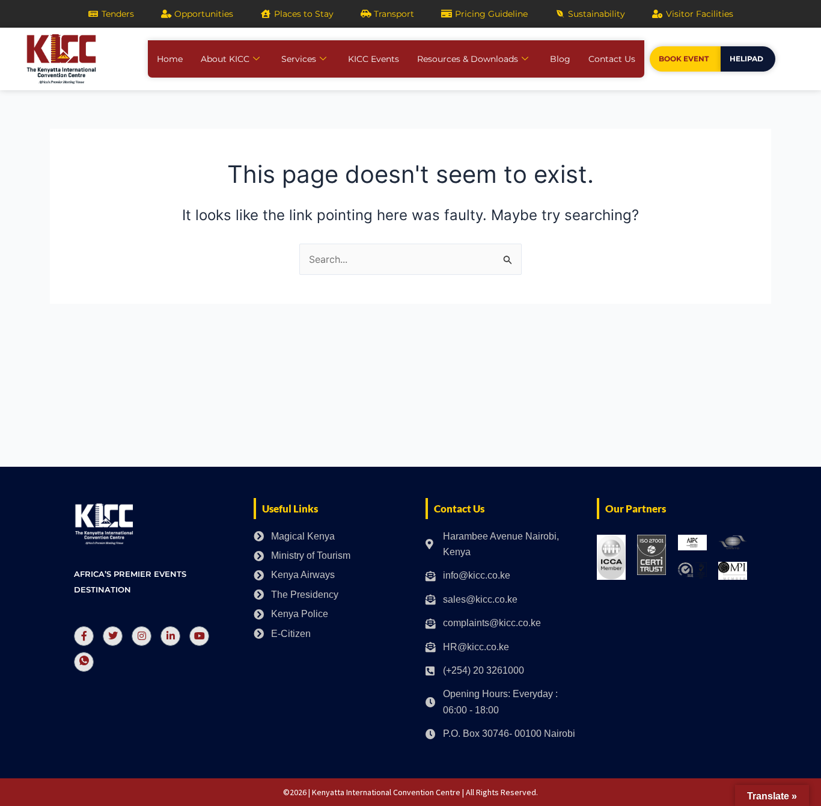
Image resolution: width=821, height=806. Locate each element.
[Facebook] (84, 636)
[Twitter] (113, 636)
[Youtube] (199, 636)
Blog (560, 59)
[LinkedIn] (170, 636)
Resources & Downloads (467, 59)
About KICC (225, 59)
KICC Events (373, 59)
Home (170, 59)
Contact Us (611, 59)
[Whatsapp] (84, 662)
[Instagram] (141, 636)
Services (298, 59)
